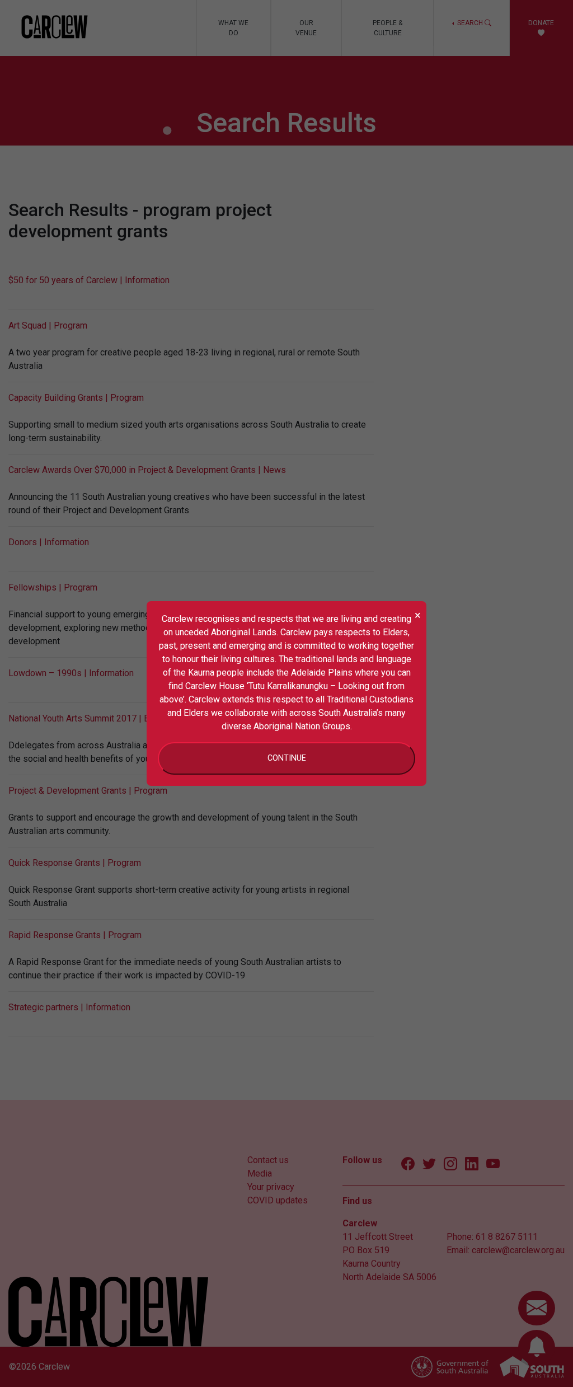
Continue (286, 758)
